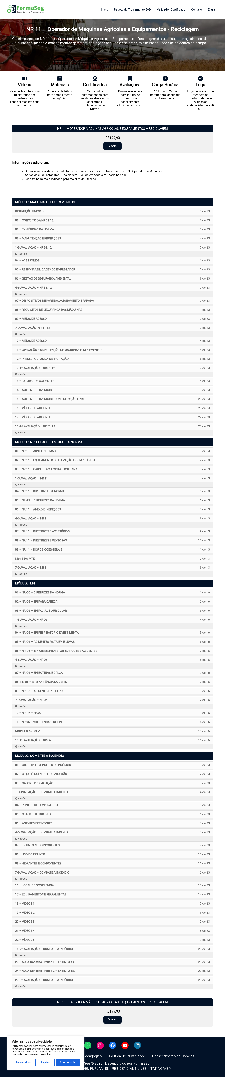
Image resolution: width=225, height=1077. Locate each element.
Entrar (212, 9)
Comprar (112, 146)
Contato (196, 9)
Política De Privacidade (127, 1056)
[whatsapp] (87, 1045)
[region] (45, 1053)
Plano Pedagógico (87, 1056)
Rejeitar (46, 1062)
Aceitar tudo (68, 1062)
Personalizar (24, 1062)
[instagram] (100, 1045)
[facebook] (112, 1045)
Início (104, 9)
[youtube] (125, 1045)
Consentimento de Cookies (173, 1056)
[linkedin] (137, 1045)
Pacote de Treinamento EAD (132, 9)
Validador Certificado (171, 9)
